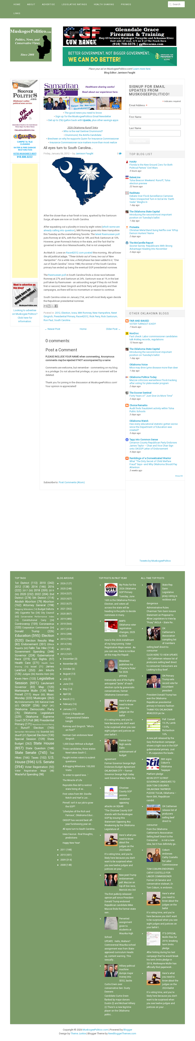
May (65, 689)
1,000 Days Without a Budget (78, 744)
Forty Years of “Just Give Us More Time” (151, 396)
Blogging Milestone (24, 609)
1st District (22, 583)
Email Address (138, 105)
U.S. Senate (45, 762)
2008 (63, 865)
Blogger (127, 1029)
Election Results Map (40, 640)
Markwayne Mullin (26, 690)
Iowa (74, 312)
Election (66, 312)
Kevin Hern (22, 678)
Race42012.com (75, 252)
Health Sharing (104, 4)
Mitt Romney (84, 312)
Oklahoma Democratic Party (34, 709)
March (66, 699)
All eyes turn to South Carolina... (68, 148)
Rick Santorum (109, 316)
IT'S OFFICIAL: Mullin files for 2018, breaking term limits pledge (170, 941)
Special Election (37, 735)
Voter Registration (36, 767)
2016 (51, 586)
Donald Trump (27, 631)
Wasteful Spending (26, 774)
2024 (63, 593)
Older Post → (113, 329)
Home (17, 4)
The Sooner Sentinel (140, 392)
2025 (63, 588)
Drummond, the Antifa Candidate (83, 135)
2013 (63, 649)
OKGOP (25, 705)
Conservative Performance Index (37, 616)
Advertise (48, 4)
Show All (179, 476)
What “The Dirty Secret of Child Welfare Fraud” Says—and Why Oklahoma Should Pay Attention (153, 464)
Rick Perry (95, 316)
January (67, 709)
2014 (34, 586)
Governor (20, 655)
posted (88, 252)
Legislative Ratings (74, 4)
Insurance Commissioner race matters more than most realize (83, 142)
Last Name (135, 128)
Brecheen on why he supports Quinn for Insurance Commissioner (83, 138)
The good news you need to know (83, 112)
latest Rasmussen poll (107, 234)
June (65, 684)
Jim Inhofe (46, 670)
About (31, 4)
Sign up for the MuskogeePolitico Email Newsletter (83, 116)
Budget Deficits (46, 609)
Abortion (48, 601)
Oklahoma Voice (138, 364)
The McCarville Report (141, 242)
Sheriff (18, 735)
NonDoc (134, 333)
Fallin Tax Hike (37, 648)
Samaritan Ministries (25, 732)
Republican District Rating (43, 724)
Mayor (36, 694)
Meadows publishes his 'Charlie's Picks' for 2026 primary (127, 668)
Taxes (34, 757)
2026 (63, 583)
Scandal (45, 731)
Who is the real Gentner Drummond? (83, 131)
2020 (23, 594)
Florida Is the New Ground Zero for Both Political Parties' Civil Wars (151, 166)
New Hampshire (101, 312)
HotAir (133, 161)
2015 (63, 639)
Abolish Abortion (25, 601)
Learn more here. (142, 68)
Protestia (134, 227)
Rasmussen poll (57, 274)
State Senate (25, 752)
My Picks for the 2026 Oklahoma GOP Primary (127, 588)
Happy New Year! (71, 843)
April (65, 694)
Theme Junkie (78, 1033)
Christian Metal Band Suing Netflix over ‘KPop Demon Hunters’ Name (153, 232)
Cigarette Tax (27, 612)
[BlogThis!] (49, 306)
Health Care (23, 663)
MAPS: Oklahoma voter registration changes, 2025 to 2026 (127, 628)
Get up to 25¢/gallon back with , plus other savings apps (83, 120)
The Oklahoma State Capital (144, 211)
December (68, 659)
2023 (63, 598)
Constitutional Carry (34, 620)
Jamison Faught (84, 153)
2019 (51, 590)
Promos (126, 4)
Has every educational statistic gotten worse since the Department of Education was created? (153, 427)
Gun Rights (39, 659)
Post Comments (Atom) (72, 482)
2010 (43, 583)
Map (41, 687)
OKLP (45, 705)
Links (17, 13)
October (67, 669)
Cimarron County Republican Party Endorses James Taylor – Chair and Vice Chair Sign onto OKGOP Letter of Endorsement (153, 445)
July (65, 679)
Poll (30, 720)
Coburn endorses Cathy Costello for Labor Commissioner (170, 857)
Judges (26, 674)
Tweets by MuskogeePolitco (155, 560)
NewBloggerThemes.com (122, 1033)
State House (44, 743)
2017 (25, 590)
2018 (37, 590)
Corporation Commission (35, 627)
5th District (39, 597)
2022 (38, 594)
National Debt (47, 702)
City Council (47, 612)
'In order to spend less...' (75, 775)
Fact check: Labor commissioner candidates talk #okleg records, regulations (153, 338)
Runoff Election (32, 727)
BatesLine (134, 177)
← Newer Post (52, 329)
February (67, 704)
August (67, 674)
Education (23, 635)
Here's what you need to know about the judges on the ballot (127, 708)
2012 (57, 312)
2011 (63, 849)
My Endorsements (24, 702)
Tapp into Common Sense (143, 439)
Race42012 (82, 316)
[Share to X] (52, 306)
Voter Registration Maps (30, 770)
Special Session (25, 739)
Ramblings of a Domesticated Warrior (150, 458)
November (68, 663)
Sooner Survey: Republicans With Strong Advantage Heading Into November (150, 247)
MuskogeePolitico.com (95, 1029)
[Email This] (45, 306)
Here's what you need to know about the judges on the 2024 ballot (127, 842)
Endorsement (29, 644)
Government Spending (30, 651)
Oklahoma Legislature (39, 713)
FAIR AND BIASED (139, 320)
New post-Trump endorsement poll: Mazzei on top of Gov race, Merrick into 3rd (127, 882)
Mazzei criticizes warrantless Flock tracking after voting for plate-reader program (153, 382)
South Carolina (62, 320)
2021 (63, 608)
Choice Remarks (138, 405)
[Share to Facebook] (56, 306)
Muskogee (40, 698)
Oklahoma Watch (138, 420)
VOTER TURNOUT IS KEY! (142, 324)
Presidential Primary (64, 316)
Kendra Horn (42, 674)
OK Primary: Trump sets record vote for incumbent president (170, 683)
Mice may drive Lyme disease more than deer (153, 367)
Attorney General (34, 605)
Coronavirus (46, 624)
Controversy (22, 624)
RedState (134, 192)
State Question (36, 748)
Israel (34, 666)
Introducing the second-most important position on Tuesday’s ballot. (150, 216)
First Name (135, 117)
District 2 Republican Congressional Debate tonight (76, 718)
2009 (63, 859)
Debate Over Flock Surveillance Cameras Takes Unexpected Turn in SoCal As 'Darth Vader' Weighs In (151, 199)
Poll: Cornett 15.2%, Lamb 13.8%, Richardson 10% (168, 727)
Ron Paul (48, 320)
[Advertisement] (25, 221)
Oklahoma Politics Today (143, 377)
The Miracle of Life (72, 780)
